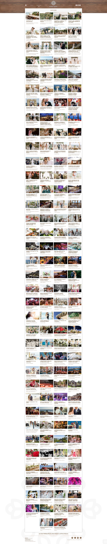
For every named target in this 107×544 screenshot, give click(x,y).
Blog (64, 5)
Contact (71, 5)
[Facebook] (75, 5)
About (31, 5)
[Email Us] (72, 537)
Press (46, 5)
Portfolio (39, 5)
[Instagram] (78, 5)
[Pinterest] (80, 5)
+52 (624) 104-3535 (27, 539)
